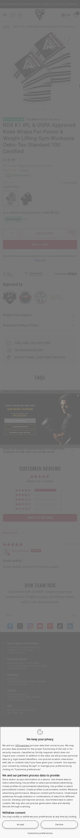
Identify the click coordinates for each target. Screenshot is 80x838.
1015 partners (22, 745)
